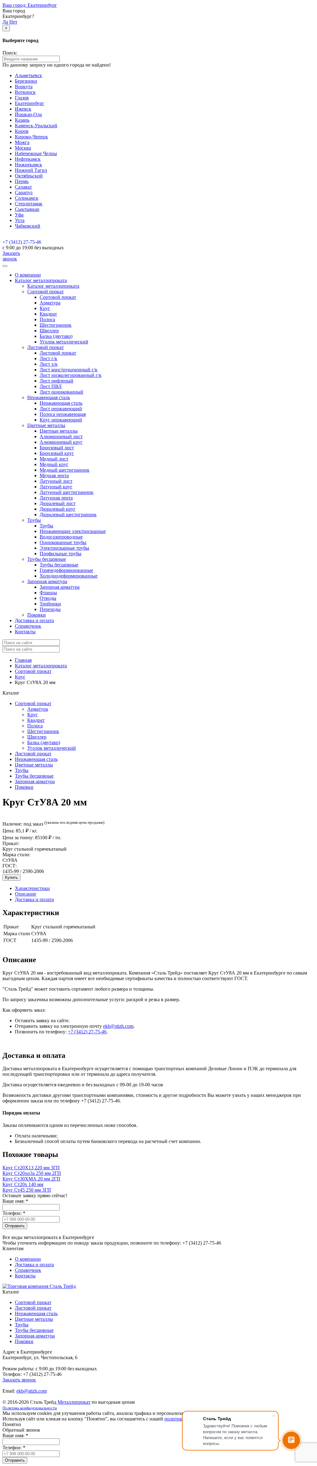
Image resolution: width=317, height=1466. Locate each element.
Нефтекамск (28, 159)
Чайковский (27, 226)
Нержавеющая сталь (61, 403)
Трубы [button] (34, 520)
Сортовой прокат (58, 297)
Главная (23, 660)
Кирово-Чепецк (31, 136)
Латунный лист (56, 481)
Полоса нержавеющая (63, 414)
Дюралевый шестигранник (68, 514)
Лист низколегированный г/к (71, 375)
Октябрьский (29, 175)
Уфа (19, 214)
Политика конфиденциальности (29, 1408)
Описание (25, 894)
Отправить (15, 1226)
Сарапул (24, 192)
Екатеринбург (29, 103)
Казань (22, 120)
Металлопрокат (74, 1402)
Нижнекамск (28, 164)
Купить (11, 877)
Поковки (36, 614)
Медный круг (54, 464)
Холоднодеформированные (69, 575)
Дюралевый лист (58, 503)
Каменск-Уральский (36, 125)
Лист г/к (48, 358)
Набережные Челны (36, 153)
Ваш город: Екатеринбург (29, 5)
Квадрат (48, 313)
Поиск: (9, 52)
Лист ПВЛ (51, 386)
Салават (23, 187)
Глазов (22, 97)
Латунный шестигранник (66, 492)
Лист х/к (49, 364)
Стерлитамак (28, 203)
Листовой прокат (58, 353)
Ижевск (23, 108)
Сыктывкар (27, 209)
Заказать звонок (11, 256)
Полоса (47, 319)
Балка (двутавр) (56, 336)
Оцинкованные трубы (63, 542)
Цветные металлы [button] (46, 425)
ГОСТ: (9, 865)
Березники (26, 81)
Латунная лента (56, 497)
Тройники (50, 603)
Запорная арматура (60, 587)
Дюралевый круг (58, 509)
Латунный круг (56, 486)
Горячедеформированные (66, 570)
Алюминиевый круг (61, 442)
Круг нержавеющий (61, 419)
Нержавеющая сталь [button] (48, 397)
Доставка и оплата (34, 620)
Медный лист (54, 458)
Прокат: (10, 843)
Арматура (50, 302)
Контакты (25, 631)
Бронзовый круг (57, 453)
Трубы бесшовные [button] (46, 559)
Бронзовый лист (57, 447)
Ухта (19, 220)
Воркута (24, 86)
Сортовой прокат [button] (45, 291)
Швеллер (49, 330)
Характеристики (32, 888)
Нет (13, 21)
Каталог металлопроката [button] (41, 280)
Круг (45, 308)
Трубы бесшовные (59, 564)
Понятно (11, 1424)
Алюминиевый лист (61, 436)
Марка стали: (16, 854)
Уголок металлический (64, 341)
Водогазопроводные (61, 536)
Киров (21, 131)
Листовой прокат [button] (45, 347)
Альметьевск (28, 75)
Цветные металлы (59, 431)
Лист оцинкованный (61, 392)
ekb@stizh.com (118, 1026)
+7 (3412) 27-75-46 (21, 242)
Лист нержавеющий (61, 408)
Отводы (48, 598)
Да (5, 21)
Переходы (50, 609)
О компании (28, 274)
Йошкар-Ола (28, 114)
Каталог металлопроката (53, 286)
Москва (23, 148)
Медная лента (54, 475)
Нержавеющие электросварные (73, 531)
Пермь (21, 181)
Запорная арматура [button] (47, 581)
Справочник (28, 626)
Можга (22, 142)
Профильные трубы (60, 553)
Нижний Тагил (31, 170)
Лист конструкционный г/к (69, 369)
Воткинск (25, 92)
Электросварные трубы (64, 548)
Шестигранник (56, 325)
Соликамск (26, 198)
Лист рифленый (56, 380)
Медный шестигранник (64, 470)
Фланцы (48, 592)
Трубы (46, 525)
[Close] (4, 266)
